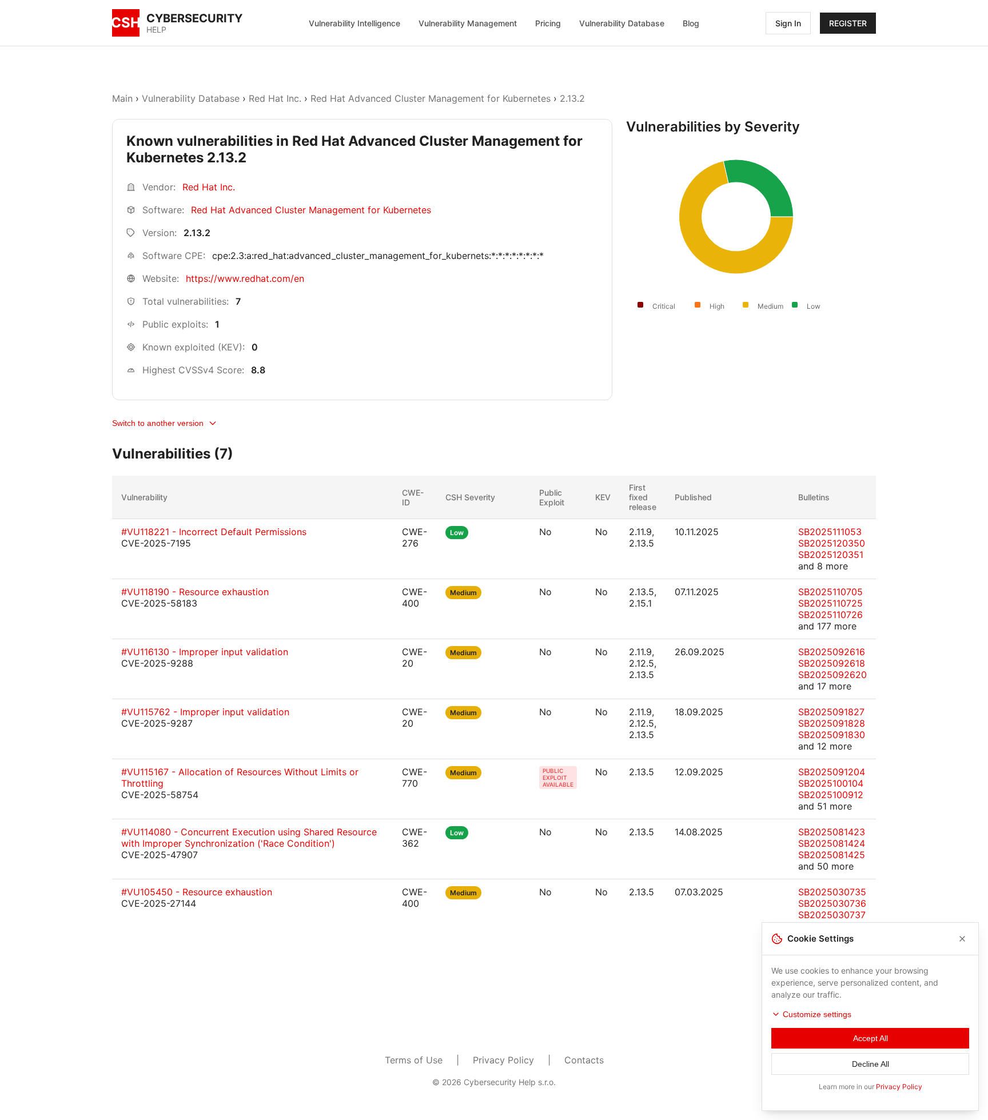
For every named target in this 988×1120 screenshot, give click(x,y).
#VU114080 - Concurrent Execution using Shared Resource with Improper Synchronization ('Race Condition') (249, 837)
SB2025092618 (831, 663)
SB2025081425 (831, 854)
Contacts (584, 1060)
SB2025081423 (831, 832)
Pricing (548, 23)
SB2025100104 (830, 783)
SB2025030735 (832, 892)
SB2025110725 (830, 603)
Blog (691, 23)
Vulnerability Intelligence (354, 23)
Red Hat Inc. (275, 98)
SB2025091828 (831, 723)
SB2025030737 (832, 914)
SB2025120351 (830, 554)
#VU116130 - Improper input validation (204, 651)
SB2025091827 (831, 712)
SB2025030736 (832, 903)
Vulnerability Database (621, 23)
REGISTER (848, 23)
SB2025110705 (830, 591)
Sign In (788, 23)
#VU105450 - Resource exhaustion (196, 892)
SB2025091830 (831, 734)
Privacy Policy (503, 1060)
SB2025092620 (832, 674)
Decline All (870, 1064)
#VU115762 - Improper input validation (205, 712)
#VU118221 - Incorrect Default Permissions (213, 531)
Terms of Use (414, 1060)
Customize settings (817, 1014)
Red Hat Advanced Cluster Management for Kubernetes (430, 98)
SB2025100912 (830, 794)
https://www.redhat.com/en (245, 278)
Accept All (870, 1038)
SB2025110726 (830, 614)
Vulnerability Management (468, 23)
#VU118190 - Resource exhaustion (195, 591)
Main (122, 98)
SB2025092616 (831, 651)
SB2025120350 (831, 543)
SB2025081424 (831, 843)
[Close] (962, 939)
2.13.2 (572, 98)
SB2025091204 (831, 772)
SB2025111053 (830, 531)
